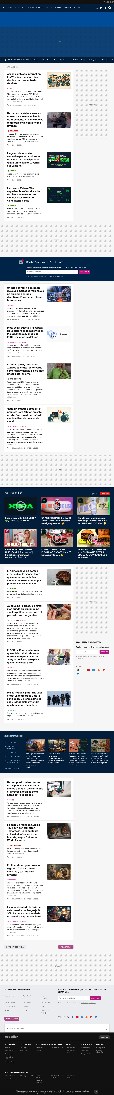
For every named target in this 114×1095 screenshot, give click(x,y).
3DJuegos (14, 131)
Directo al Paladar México (57, 1076)
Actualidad (27, 996)
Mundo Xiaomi (10, 1062)
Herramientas (10, 1002)
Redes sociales (10, 1006)
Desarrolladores (12, 756)
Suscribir (104, 652)
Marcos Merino (19, 105)
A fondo (10, 88)
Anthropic (35, 60)
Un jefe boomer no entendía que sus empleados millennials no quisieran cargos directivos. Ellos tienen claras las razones (25, 294)
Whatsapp (105, 60)
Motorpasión (15, 845)
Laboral (10, 305)
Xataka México (10, 1076)
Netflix (7, 1011)
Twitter (97, 7)
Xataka (13, 171)
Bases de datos (10, 752)
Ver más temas (12, 1018)
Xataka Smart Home (9, 1058)
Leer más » (17, 101)
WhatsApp (27, 1011)
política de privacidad (56, 276)
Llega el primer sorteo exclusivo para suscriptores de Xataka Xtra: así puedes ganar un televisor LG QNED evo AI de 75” (23, 159)
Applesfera (9, 1054)
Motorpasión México (70, 1076)
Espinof (13, 710)
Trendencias (15, 379)
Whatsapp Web (93, 60)
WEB (80, 8)
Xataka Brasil (9, 1079)
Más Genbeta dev (11, 769)
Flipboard (101, 7)
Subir (103, 1037)
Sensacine (39, 1048)
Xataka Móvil (9, 1051)
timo (42, 1006)
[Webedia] (109, 1)
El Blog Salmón (101, 1048)
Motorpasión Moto (70, 1051)
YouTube (63, 60)
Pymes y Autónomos (100, 1051)
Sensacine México (39, 1076)
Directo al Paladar (18, 620)
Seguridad (11, 880)
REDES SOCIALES (53, 8)
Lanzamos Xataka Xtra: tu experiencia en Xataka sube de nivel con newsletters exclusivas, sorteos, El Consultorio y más (23, 194)
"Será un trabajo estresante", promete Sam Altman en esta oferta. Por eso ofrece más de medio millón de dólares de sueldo (24, 415)
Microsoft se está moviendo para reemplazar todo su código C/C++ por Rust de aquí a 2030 (56, 758)
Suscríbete (84, 271)
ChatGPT (26, 60)
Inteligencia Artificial (45, 1012)
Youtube (88, 669)
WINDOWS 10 (69, 8)
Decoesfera (85, 1051)
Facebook (105, 7)
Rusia (83, 60)
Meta (55, 60)
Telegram (109, 7)
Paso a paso (9, 996)
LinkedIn (78, 674)
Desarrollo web (11, 742)
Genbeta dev (13, 736)
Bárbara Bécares (20, 319)
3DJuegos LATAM (26, 1076)
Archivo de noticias (16, 947)
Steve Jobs (46, 60)
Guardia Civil (73, 60)
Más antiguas (66, 947)
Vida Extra (23, 1051)
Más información (73, 1093)
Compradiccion (86, 1054)
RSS (98, 669)
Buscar (105, 1028)
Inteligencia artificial (17, 342)
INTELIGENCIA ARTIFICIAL (33, 8)
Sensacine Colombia (39, 1081)
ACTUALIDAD (13, 8)
